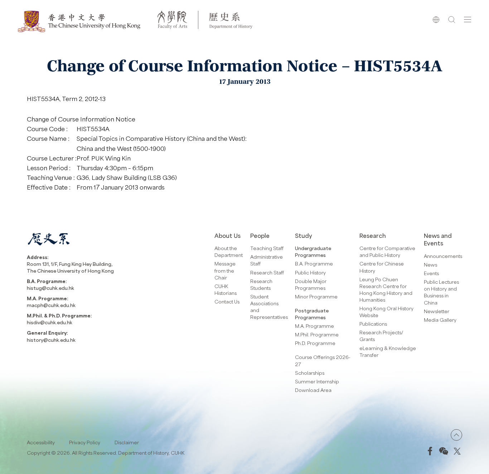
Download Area (313, 390)
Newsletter (436, 311)
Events (431, 273)
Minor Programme (316, 296)
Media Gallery (440, 320)
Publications (373, 324)
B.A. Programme (314, 263)
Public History (310, 272)
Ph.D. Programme (315, 343)
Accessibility (41, 442)
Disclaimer (127, 442)
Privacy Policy (84, 442)
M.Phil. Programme (317, 334)
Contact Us (226, 301)
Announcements (443, 256)
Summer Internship (317, 381)
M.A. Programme (314, 326)
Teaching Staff (267, 248)
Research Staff (267, 272)
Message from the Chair (225, 270)
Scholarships (309, 373)
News (430, 265)
